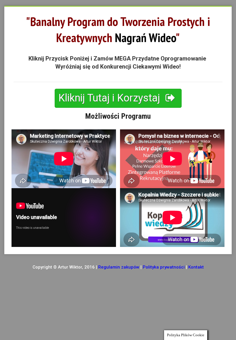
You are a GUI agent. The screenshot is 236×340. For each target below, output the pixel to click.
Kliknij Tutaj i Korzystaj (110, 98)
